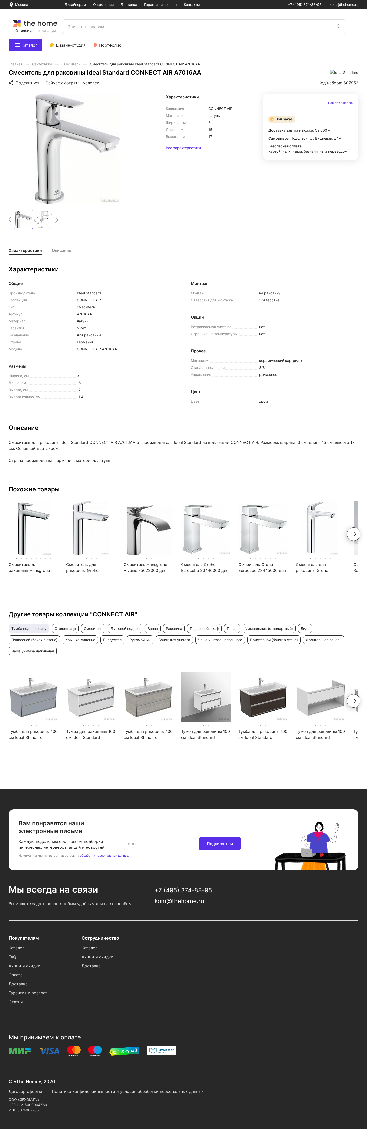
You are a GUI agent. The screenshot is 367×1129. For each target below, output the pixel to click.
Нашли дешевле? (340, 103)
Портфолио (110, 45)
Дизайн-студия (71, 45)
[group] (77, 149)
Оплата (16, 974)
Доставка (129, 4)
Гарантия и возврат (160, 4)
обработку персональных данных (104, 855)
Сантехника (42, 64)
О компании (103, 4)
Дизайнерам (75, 4)
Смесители (71, 64)
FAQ (12, 956)
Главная (16, 64)
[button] (10, 220)
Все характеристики (183, 148)
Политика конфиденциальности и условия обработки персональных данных (128, 1091)
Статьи (16, 1001)
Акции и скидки (24, 965)
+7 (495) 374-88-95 (305, 4)
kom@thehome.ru (344, 4)
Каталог (29, 45)
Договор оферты (25, 1091)
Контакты (192, 4)
